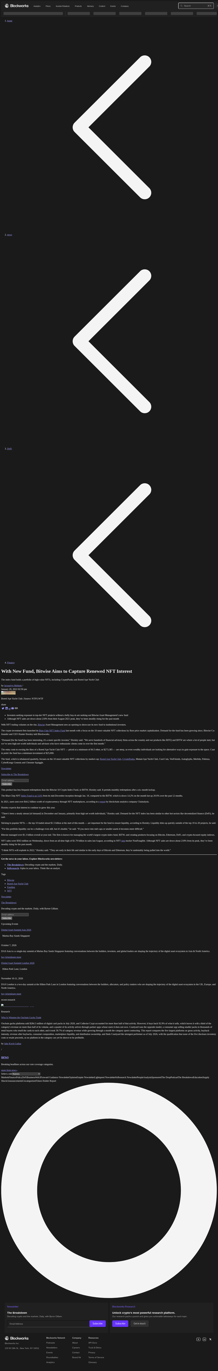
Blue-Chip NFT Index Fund (52, 730)
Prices (48, 6)
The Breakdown (8, 902)
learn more (16, 957)
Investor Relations (63, 6)
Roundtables (52, 1357)
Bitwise (41, 724)
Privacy (91, 1352)
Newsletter (6, 768)
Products (78, 6)
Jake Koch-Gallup (12, 1043)
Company (124, 6)
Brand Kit (76, 1357)
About (75, 1343)
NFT (9, 891)
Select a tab (6, 1074)
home (9, 21)
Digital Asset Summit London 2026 (17, 963)
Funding (11, 887)
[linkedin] (204, 1339)
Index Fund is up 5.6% (31, 795)
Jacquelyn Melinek (13, 685)
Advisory (90, 6)
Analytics (37, 6)
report (102, 801)
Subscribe (98, 1323)
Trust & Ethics (94, 1347)
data (123, 840)
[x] (210, 1339)
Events (113, 6)
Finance (11, 662)
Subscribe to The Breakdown (15, 774)
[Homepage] (16, 6)
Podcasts (50, 1343)
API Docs (92, 1343)
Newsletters (51, 1347)
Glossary (92, 1362)
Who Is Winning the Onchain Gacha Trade (21, 1017)
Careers (76, 1347)
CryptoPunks (128, 759)
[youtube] (198, 1339)
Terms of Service (96, 1357)
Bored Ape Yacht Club (110, 759)
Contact (75, 1352)
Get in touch (139, 1323)
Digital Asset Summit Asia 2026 (16, 930)
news (9, 234)
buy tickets (6, 957)
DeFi (9, 448)
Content (102, 6)
